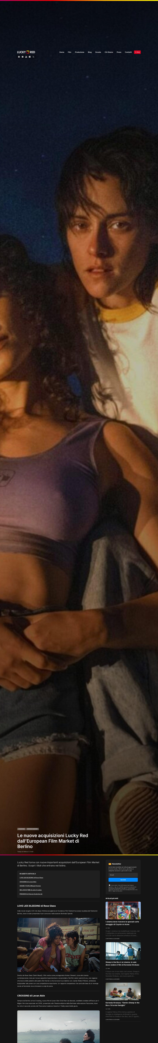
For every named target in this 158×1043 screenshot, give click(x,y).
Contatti (128, 52)
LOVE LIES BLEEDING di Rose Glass (31, 878)
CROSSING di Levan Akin (28, 882)
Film (69, 52)
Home (61, 52)
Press (119, 52)
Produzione (79, 52)
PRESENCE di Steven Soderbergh (31, 894)
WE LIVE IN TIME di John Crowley (31, 890)
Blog (90, 52)
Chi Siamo (109, 52)
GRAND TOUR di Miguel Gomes (30, 886)
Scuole (98, 52)
